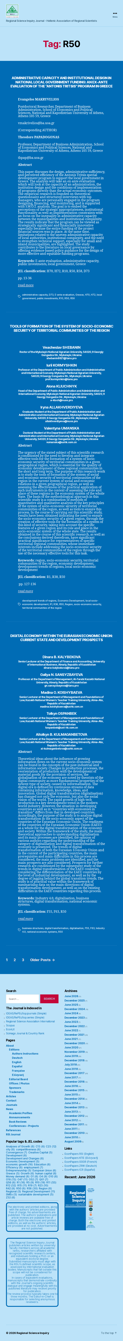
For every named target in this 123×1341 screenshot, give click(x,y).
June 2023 (71, 1021)
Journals (11, 1104)
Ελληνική (18, 1074)
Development (16, 1155)
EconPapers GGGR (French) (80, 1161)
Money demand (18, 1176)
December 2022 (74, 1026)
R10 (61, 298)
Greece (79, 294)
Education (42, 1164)
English (16, 1062)
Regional (13, 1191)
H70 (87, 294)
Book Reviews (18, 1121)
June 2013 (71, 1111)
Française (18, 1070)
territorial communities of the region (42, 607)
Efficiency (14, 1167)
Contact (11, 1100)
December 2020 (74, 1043)
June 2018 (71, 1068)
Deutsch (17, 1057)
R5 (30, 1182)
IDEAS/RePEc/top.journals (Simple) (26, 1013)
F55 (87, 928)
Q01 (43, 1179)
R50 (66, 298)
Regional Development (38, 1191)
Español (17, 1066)
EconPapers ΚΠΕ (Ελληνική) (81, 1157)
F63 (92, 928)
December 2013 (74, 1107)
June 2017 (71, 1077)
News (9, 1109)
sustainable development (36, 1194)
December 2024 (74, 1009)
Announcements (19, 1117)
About (10, 1045)
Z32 (10, 1197)
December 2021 (74, 1034)
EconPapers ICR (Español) (79, 1169)
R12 (11, 1185)
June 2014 (71, 1103)
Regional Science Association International (30, 1021)
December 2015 (74, 1090)
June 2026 (71, 996)
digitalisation (77, 928)
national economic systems (42, 931)
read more (26, 285)
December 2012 (74, 1115)
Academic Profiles (20, 1113)
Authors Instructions (25, 1053)
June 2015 (71, 1094)
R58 (72, 298)
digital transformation (56, 928)
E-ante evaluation (64, 294)
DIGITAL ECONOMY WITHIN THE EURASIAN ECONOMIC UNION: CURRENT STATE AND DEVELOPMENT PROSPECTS (61, 638)
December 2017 (74, 1073)
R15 (22, 1185)
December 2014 (74, 1098)
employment (33, 1167)
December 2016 (74, 1081)
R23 (43, 1185)
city (10, 1149)
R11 (51, 1182)
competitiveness (28, 1149)
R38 (56, 604)
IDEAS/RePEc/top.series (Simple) (25, 1017)
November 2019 (74, 1051)
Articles (11, 1096)
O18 (11, 1179)
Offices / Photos (19, 1083)
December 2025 (74, 1000)
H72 (93, 294)
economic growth (19, 1164)
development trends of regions (39, 600)
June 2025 (71, 1004)
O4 (43, 1176)
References (13, 1130)
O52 (33, 1179)
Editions (14, 1049)
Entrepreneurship (18, 1170)
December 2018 (74, 1060)
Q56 (11, 1182)
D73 (51, 294)
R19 (32, 1185)
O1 (34, 1176)
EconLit (10, 1029)
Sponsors (15, 1087)
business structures (33, 928)
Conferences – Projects (24, 1125)
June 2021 (71, 1038)
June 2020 (71, 1047)
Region (69, 604)
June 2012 (71, 1120)
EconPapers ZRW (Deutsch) (80, 1165)
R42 (10, 1188)
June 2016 (71, 1086)
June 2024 (71, 1013)
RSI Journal (13, 1134)
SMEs (11, 1194)
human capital (45, 1173)
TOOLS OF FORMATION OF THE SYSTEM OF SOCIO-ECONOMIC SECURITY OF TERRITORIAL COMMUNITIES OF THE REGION (61, 328)
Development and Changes (25, 1158)
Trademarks (16, 1092)
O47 (23, 1179)
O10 (53, 1176)
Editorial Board (18, 1079)
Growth (27, 1173)
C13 (40, 1146)
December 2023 (74, 1017)
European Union (44, 1170)
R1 (51, 604)
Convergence (16, 1152)
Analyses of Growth (20, 1146)
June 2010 (71, 1137)
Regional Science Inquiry (32, 1333)
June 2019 (71, 1056)
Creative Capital (40, 1152)
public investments (47, 298)
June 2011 (71, 1128)
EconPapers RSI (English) (79, 1153)
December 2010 (74, 1132)
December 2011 (74, 1124)
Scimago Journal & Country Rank (25, 1033)
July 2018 (70, 1064)
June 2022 (71, 1030)
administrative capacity (35, 294)
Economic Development (71, 600)
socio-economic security (87, 604)
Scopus (10, 1025)
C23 (51, 1146)
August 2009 (72, 1141)
